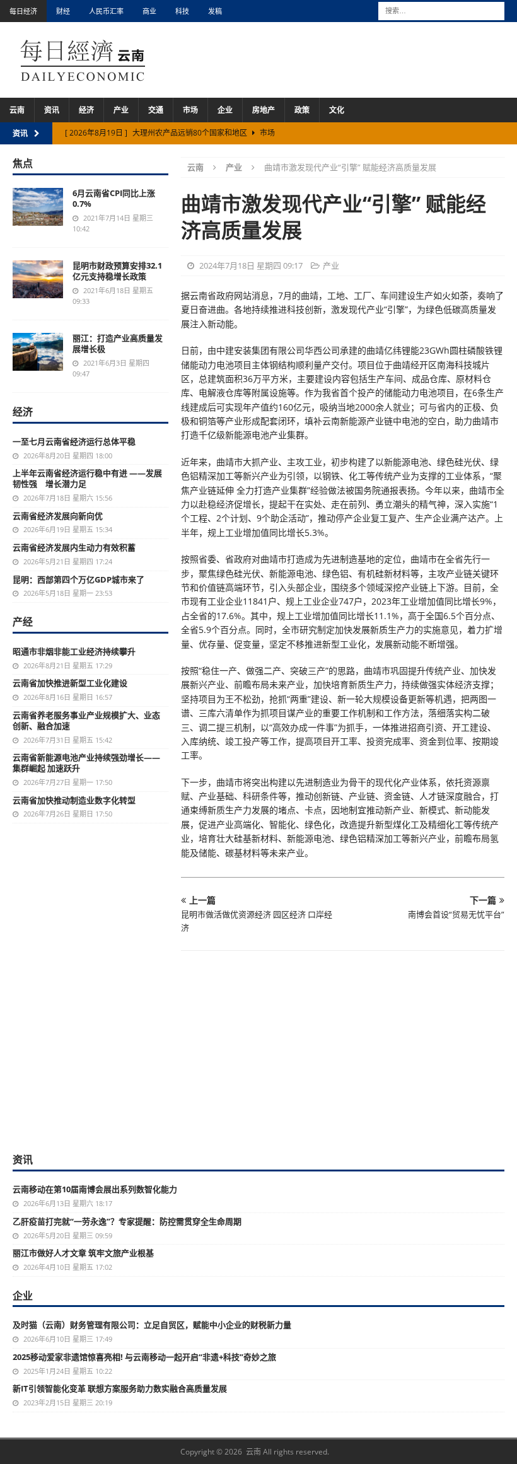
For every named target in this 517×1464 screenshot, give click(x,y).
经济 (86, 110)
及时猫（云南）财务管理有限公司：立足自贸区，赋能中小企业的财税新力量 (152, 1324)
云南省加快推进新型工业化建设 (70, 682)
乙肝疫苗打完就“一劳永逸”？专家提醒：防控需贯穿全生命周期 (127, 1221)
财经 (63, 11)
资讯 (51, 110)
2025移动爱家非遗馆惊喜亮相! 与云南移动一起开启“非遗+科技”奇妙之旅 (144, 1356)
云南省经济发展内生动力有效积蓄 (74, 547)
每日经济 (23, 11)
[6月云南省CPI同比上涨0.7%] (38, 207)
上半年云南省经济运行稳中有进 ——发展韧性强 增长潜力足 (87, 478)
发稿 (215, 11)
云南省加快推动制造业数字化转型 (74, 800)
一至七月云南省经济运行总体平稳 (74, 441)
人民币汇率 (106, 11)
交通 (155, 110)
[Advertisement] (258, 1058)
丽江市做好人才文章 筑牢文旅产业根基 (83, 1252)
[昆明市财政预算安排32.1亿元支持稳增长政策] (38, 279)
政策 (302, 110)
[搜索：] (441, 10)
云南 (17, 110)
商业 (149, 11)
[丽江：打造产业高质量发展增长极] (38, 352)
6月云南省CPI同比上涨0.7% (114, 198)
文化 (336, 110)
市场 (190, 110)
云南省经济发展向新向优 (58, 515)
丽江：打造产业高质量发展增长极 (118, 343)
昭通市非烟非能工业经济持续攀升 (74, 651)
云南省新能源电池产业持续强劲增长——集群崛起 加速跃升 (86, 763)
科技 (182, 11)
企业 (225, 110)
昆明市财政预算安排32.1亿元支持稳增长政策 (117, 271)
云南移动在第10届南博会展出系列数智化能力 (95, 1189)
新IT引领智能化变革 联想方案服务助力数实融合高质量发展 (120, 1388)
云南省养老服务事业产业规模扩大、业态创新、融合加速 (86, 720)
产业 (121, 110)
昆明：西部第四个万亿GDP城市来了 (78, 579)
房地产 (263, 110)
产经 (23, 622)
